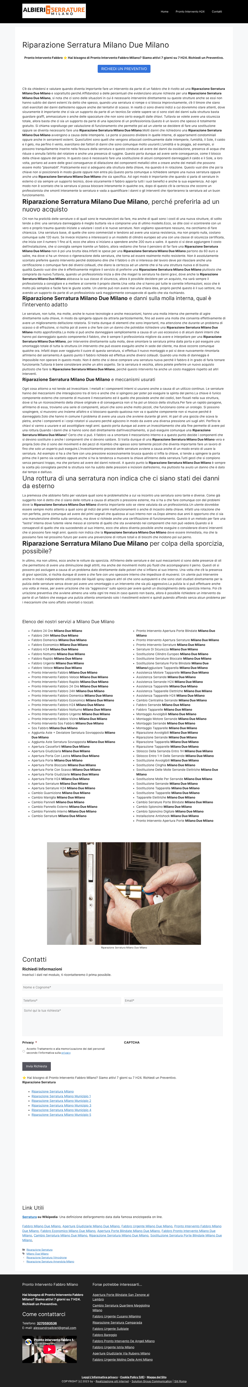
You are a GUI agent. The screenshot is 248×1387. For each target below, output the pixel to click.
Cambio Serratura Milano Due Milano (60, 1235)
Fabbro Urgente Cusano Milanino (117, 1316)
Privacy (29, 1042)
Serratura (29, 1217)
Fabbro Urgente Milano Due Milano (146, 1226)
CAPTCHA (132, 1042)
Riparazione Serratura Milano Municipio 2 (61, 1101)
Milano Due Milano (38, 1253)
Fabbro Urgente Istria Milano (113, 1347)
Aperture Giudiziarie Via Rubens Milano (121, 1353)
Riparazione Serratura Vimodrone (47, 1257)
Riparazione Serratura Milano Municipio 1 (61, 1096)
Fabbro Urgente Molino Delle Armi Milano (123, 1359)
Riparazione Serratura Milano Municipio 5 (61, 1115)
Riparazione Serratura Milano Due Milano (119, 1235)
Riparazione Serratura (39, 1249)
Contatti (217, 11)
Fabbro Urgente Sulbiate (111, 1329)
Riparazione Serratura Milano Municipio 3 (61, 1105)
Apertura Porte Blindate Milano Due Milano (128, 1231)
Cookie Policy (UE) (132, 1377)
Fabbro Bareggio (105, 1335)
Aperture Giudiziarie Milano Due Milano (91, 1226)
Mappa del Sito (156, 1377)
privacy (66, 1052)
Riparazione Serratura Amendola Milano (50, 1261)
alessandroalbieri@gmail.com (54, 1328)
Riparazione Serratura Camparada (117, 1322)
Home (164, 11)
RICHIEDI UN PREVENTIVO (124, 69)
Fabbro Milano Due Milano (41, 1226)
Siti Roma (180, 1381)
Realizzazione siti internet (112, 1381)
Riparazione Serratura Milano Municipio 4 (61, 1110)
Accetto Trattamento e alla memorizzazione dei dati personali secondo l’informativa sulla (66, 1050)
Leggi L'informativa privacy (100, 1377)
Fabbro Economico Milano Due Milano (67, 1231)
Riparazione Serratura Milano (53, 1091)
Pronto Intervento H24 (190, 11)
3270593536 (47, 1323)
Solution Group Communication (152, 1381)
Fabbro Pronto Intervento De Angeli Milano (124, 1341)
